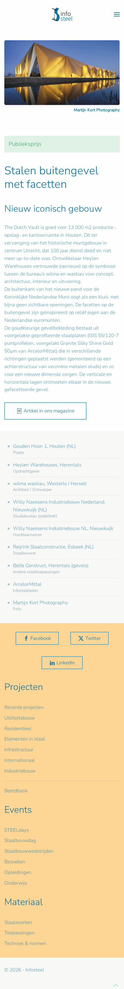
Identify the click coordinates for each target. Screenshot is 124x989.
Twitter (93, 638)
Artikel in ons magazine (49, 411)
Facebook (41, 638)
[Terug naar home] (62, 14)
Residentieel (17, 728)
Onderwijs (15, 883)
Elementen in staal (24, 739)
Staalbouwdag (20, 840)
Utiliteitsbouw (19, 718)
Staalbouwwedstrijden (29, 851)
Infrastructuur (18, 749)
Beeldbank (16, 790)
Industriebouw (19, 771)
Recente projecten (24, 707)
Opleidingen (17, 872)
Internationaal (19, 760)
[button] (117, 14)
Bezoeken (14, 861)
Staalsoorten (18, 922)
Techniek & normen (25, 943)
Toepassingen (19, 932)
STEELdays (16, 830)
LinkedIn (66, 662)
